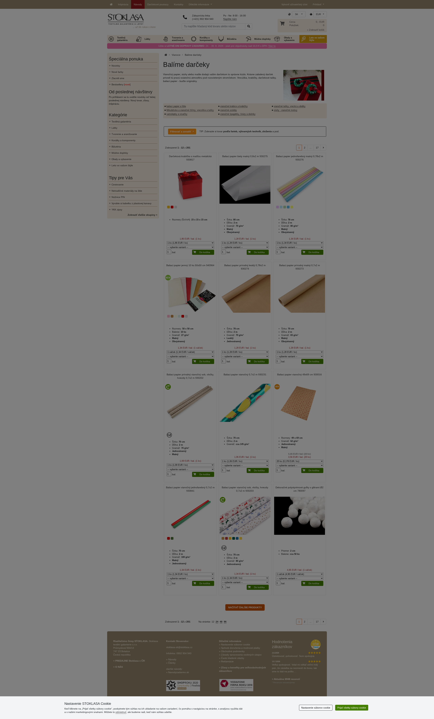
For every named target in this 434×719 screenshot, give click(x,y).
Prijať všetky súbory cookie (351, 707)
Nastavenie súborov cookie (315, 707)
